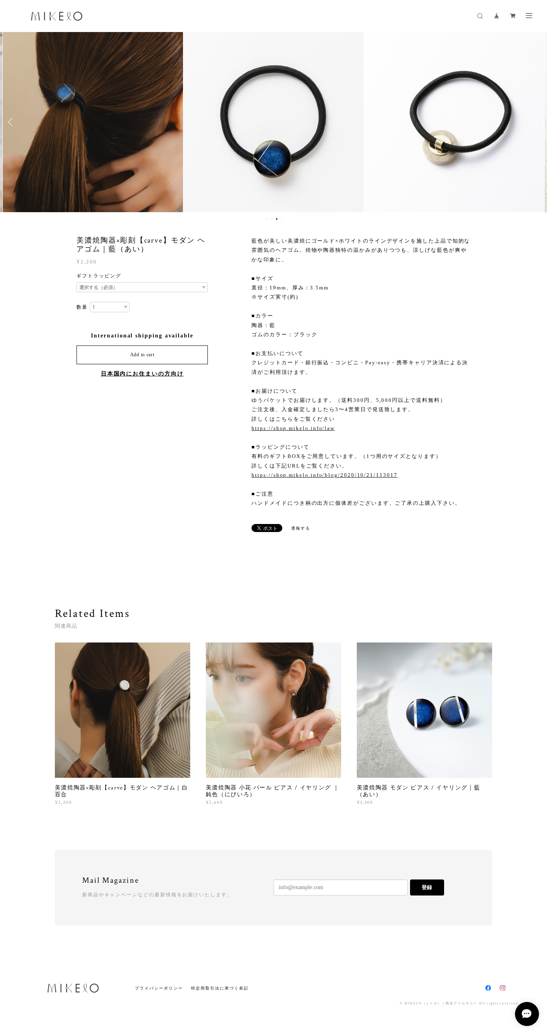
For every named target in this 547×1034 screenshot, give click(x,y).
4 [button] (282, 219)
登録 (427, 887)
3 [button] (277, 219)
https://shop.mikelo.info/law (293, 428)
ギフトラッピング (98, 276)
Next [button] (535, 122)
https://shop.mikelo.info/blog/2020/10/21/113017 (324, 475)
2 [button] (271, 219)
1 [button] (266, 219)
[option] (93, 122)
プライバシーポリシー (159, 988)
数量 (82, 307)
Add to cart (142, 354)
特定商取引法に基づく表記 (219, 988)
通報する (300, 528)
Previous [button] (12, 122)
